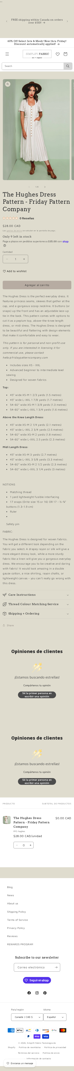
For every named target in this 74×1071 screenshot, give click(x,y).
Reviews (12, 936)
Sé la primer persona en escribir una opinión (37, 695)
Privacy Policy (16, 927)
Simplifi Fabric (34, 1043)
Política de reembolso (30, 1047)
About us (12, 903)
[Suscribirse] (56, 967)
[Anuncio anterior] (7, 21)
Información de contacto (39, 1058)
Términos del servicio (28, 1053)
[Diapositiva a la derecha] (45, 187)
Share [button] (10, 625)
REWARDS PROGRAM (20, 944)
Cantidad (7, 251)
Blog (10, 887)
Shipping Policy (16, 911)
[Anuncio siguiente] (67, 21)
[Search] (68, 66)
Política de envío (51, 1053)
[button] (7, 54)
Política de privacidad (55, 1047)
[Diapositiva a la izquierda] (29, 187)
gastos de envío (14, 230)
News (10, 895)
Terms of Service (17, 919)
